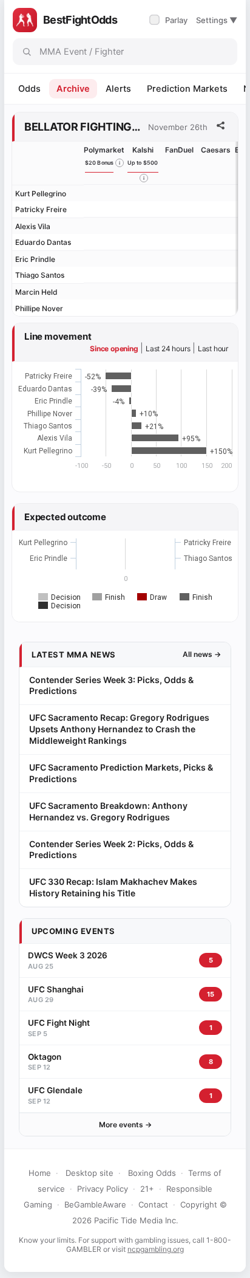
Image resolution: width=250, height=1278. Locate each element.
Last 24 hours (168, 348)
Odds (29, 88)
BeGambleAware (95, 1204)
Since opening (114, 348)
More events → (125, 1124)
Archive (73, 88)
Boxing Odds (152, 1173)
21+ (147, 1189)
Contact (153, 1204)
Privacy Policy (102, 1189)
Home (40, 1173)
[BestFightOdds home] (25, 20)
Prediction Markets (187, 88)
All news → (202, 654)
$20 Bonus (99, 162)
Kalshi (143, 149)
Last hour (213, 348)
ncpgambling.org (155, 1249)
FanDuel (179, 149)
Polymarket (104, 149)
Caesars (216, 149)
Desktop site (89, 1173)
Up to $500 (142, 162)
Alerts (118, 88)
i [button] (119, 163)
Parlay (169, 20)
